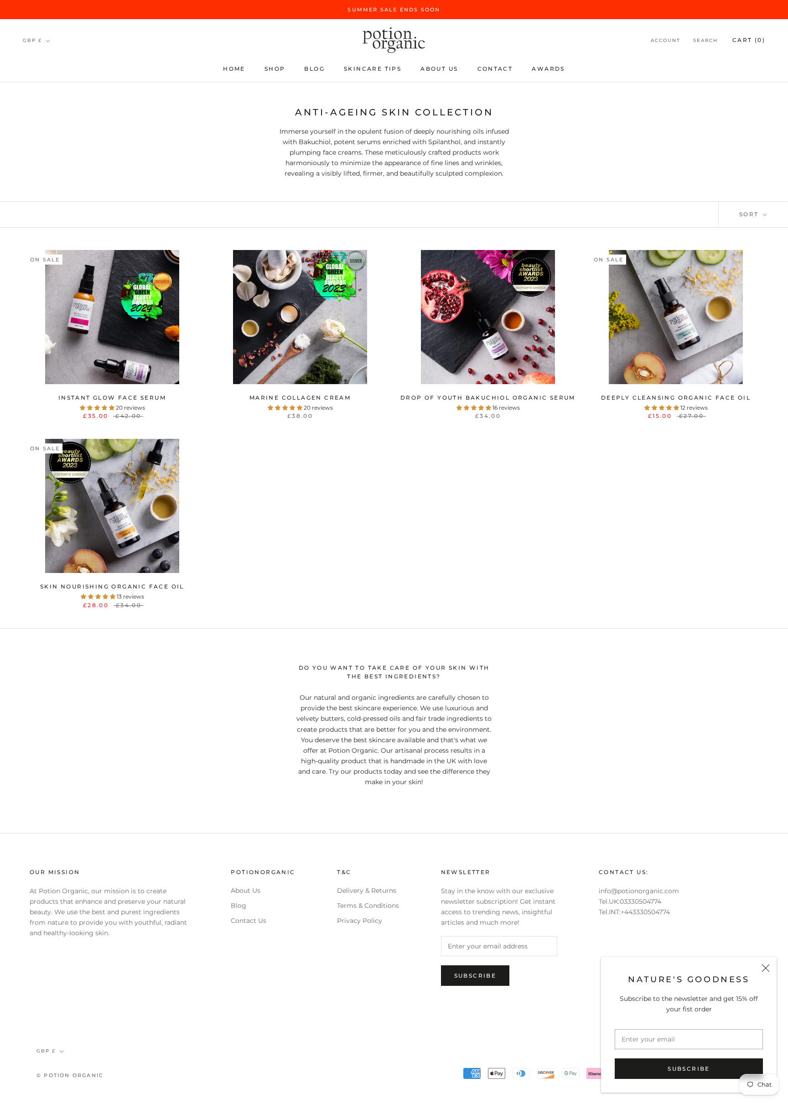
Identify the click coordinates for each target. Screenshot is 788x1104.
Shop (274, 68)
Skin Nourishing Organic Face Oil (112, 586)
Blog (314, 68)
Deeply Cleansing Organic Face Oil (676, 397)
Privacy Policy (359, 921)
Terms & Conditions (368, 905)
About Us (439, 68)
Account (665, 41)
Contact (495, 68)
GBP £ (32, 40)
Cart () (748, 40)
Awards (548, 68)
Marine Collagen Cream (300, 397)
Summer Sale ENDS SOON (393, 9)
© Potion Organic (70, 1075)
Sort (750, 214)
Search (705, 41)
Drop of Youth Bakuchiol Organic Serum (487, 397)
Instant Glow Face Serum (112, 397)
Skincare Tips (372, 68)
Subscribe (689, 1068)
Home (234, 68)
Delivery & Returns (366, 890)
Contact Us (248, 921)
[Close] (766, 968)
